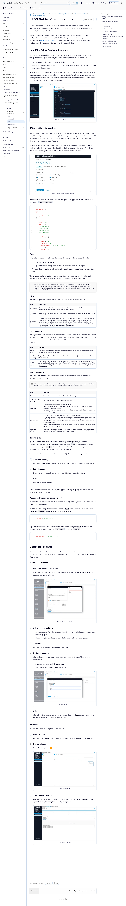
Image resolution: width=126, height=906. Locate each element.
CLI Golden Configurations (49, 40)
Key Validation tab (110, 29)
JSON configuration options (110, 21)
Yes (49, 883)
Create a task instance (110, 43)
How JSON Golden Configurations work (112, 17)
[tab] (9, 8)
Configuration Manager (41, 14)
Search (56, 3)
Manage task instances (109, 41)
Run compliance (108, 46)
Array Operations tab (110, 31)
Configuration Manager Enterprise (61, 14)
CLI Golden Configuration (37, 15)
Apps (31, 14)
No (57, 883)
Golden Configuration (80, 14)
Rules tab (107, 26)
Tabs (104, 24)
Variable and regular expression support (113, 37)
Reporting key (107, 34)
